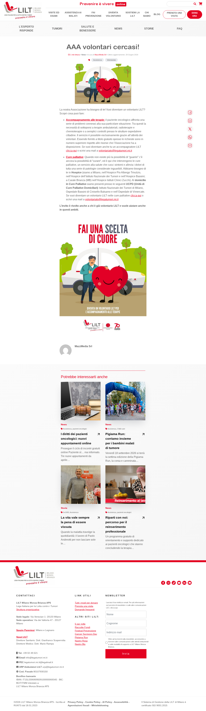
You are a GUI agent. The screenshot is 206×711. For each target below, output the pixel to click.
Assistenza (97, 60)
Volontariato (111, 60)
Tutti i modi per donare (86, 602)
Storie (149, 28)
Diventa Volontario (113, 14)
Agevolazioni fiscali (78, 705)
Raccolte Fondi (82, 627)
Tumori (57, 28)
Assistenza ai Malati (73, 14)
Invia (126, 653)
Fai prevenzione (93, 14)
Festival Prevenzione (85, 630)
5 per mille (80, 624)
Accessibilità (121, 702)
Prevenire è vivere (102, 3)
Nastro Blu (80, 644)
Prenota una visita (174, 14)
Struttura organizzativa (27, 609)
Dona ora (195, 14)
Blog (157, 14)
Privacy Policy (75, 702)
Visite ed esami (53, 14)
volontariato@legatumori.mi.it (115, 150)
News (118, 28)
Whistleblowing (99, 705)
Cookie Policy (92, 702)
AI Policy (107, 702)
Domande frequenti (84, 609)
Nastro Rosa (81, 640)
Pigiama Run (81, 637)
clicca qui (71, 150)
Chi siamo (146, 14)
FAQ (179, 28)
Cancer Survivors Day (86, 634)
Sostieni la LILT (133, 14)
